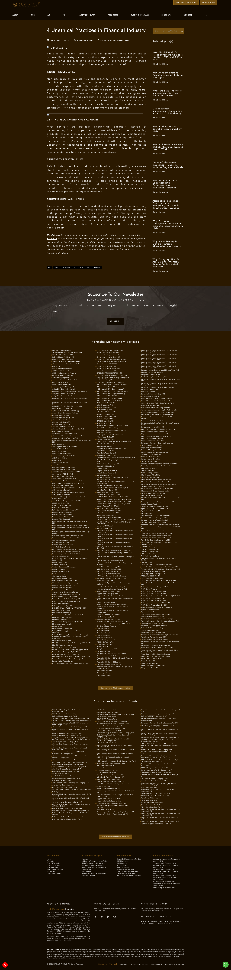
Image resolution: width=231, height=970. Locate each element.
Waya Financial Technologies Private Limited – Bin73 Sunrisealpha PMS (159, 651)
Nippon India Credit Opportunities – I (110, 801)
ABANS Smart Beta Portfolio (62, 368)
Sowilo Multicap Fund (149, 504)
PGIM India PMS (102, 647)
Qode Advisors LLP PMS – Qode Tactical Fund (157, 403)
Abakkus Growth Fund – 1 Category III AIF (67, 733)
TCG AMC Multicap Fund (150, 556)
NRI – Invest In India (55, 869)
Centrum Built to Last (59, 562)
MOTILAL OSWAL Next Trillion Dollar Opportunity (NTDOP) (114, 563)
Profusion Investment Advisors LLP (153, 372)
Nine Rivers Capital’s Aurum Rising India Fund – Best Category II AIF (115, 795)
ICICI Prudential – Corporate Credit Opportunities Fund (116, 761)
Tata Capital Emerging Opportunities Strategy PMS (159, 542)
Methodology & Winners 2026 (164, 863)
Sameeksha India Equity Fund (151, 454)
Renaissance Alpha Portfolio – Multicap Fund (157, 414)
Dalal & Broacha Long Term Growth (64, 597)
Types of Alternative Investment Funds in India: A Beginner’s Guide (168, 165)
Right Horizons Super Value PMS (152, 441)
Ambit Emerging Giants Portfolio (63, 456)
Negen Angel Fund (103, 786)
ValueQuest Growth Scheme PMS (153, 632)
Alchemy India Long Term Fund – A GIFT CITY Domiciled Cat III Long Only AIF (68, 752)
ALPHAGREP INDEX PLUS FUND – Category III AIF (69, 762)
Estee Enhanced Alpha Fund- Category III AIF (112, 721)
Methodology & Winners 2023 (164, 881)
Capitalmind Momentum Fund (62, 545)
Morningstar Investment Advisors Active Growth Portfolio (113, 543)
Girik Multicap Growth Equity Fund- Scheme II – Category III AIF (113, 736)
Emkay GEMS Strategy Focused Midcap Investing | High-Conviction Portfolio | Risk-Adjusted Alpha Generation (70, 636)
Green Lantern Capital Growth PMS (109, 357)
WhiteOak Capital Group (149, 661)
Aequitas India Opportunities (62, 408)
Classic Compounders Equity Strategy (65, 583)
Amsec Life (56, 465)
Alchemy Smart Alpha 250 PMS (63, 427)
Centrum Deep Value (59, 565)
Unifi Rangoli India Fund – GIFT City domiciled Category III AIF (157, 790)
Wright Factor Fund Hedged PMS (153, 665)
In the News (51, 871)
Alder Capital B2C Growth (61, 431)
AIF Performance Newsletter (93, 865)
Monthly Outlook (88, 875)
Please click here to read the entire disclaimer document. (66, 958)
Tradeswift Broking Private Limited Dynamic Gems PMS (160, 569)
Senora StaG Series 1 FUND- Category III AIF (157, 750)
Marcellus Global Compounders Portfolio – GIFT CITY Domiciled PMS (115, 482)
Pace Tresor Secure (103, 635)
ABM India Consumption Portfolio (64, 373)
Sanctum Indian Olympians (150, 459)
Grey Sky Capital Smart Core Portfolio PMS (112, 375)
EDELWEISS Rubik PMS (60, 619)
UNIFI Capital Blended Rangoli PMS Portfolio (157, 587)
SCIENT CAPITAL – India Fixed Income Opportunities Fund (159, 746)
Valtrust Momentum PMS (150, 630)
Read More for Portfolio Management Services (115, 688)
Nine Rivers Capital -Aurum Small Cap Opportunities (115, 587)
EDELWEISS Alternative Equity (107, 712)
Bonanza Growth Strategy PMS (63, 517)
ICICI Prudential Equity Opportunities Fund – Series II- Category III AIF (116, 750)
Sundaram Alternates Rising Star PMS (154, 518)
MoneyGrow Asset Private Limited (109, 517)
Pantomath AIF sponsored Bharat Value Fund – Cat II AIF (113, 806)
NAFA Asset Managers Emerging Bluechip (111, 576)
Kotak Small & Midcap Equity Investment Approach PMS (114, 460)
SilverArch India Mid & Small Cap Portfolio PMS (157, 489)
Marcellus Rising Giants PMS (107, 490)
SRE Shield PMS (147, 513)
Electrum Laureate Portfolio (62, 624)
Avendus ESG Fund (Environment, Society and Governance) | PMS (68, 497)
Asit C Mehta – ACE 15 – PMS (62, 474)
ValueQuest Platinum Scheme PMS (153, 637)
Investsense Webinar (125, 869)
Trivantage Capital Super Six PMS (153, 571)
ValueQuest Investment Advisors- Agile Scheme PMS (159, 635)
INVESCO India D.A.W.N (105, 421)
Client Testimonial (54, 873)
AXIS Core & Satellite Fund (61, 505)
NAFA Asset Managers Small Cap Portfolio (111, 578)
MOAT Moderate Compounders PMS (109, 508)
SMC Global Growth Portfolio (151, 495)
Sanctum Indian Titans (149, 461)
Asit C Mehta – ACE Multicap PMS (64, 478)
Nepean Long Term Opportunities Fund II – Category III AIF (116, 791)
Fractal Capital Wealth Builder (62, 661)
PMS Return (122, 863)
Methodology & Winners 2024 (164, 875)
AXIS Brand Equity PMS (60, 503)
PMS (33, 15)
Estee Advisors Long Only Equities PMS (66, 654)
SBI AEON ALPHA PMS (149, 468)
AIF (49, 15)
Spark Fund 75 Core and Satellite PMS (154, 509)
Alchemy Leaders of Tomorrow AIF (64, 760)
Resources (113, 15)
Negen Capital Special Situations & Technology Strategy (113, 583)
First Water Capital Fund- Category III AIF (111, 728)
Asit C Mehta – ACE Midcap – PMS (64, 476)
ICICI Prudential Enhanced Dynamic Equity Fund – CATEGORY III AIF (114, 746)
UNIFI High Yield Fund (149, 787)
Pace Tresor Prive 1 (103, 633)
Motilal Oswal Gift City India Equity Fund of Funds (114, 784)
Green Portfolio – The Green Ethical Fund (111, 359)
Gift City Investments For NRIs (129, 875)
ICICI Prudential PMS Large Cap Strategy (111, 393)
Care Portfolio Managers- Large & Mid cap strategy (70, 549)
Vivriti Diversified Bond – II (150, 805)
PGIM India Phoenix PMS (105, 642)
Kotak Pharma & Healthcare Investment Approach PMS (116, 457)
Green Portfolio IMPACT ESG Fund (109, 364)
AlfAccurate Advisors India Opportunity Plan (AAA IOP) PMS (71, 441)
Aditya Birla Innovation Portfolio (63, 393)
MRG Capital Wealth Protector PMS (109, 574)
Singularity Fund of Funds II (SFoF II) (154, 493)
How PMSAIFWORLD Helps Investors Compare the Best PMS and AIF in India (168, 56)
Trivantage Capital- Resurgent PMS (153, 574)
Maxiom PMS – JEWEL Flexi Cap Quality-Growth (114, 504)
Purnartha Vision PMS (148, 392)
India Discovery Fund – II (105, 766)
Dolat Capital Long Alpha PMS (62, 606)
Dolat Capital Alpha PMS (61, 603)
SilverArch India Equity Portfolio (152, 486)
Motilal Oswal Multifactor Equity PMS (110, 560)
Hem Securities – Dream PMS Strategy (110, 382)
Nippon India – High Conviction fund (110, 596)
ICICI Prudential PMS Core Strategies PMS (111, 389)
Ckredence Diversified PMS (62, 578)
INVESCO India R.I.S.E (104, 423)
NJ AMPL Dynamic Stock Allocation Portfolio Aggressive (112, 607)
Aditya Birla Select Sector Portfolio (64, 396)
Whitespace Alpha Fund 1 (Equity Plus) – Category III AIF (159, 818)
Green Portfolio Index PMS (106, 366)
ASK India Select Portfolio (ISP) (63, 485)
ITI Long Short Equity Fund (106, 772)
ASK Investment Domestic (61, 490)
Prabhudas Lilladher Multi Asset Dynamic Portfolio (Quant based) (114, 659)
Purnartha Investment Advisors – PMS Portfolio (157, 387)
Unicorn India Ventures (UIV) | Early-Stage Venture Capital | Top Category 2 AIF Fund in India (158, 784)
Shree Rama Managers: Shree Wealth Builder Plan (158, 484)
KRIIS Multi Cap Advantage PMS (108, 464)
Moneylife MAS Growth (105, 526)
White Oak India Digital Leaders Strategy (155, 654)
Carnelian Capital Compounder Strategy (66, 551)
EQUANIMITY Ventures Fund (107, 719)
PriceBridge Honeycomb (105, 673)
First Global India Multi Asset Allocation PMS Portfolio (71, 656)
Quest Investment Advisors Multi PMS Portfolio (157, 412)
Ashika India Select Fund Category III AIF (66, 778)
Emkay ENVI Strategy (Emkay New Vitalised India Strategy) (69, 631)
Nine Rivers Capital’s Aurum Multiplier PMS (112, 589)
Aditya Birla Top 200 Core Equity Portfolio (67, 406)
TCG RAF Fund (146, 562)
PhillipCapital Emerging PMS (107, 649)
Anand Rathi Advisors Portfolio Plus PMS (66, 472)
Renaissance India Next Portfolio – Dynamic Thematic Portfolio (160, 424)
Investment (79, 267)
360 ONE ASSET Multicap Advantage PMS (67, 352)
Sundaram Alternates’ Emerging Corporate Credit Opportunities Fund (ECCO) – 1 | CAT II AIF (158, 756)
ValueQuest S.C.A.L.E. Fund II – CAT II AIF (155, 796)
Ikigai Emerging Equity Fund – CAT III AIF (111, 763)
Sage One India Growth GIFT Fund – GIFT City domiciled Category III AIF (157, 726)
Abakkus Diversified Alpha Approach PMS (66, 362)
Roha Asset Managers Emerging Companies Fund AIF (160, 723)
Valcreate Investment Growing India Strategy (157, 619)
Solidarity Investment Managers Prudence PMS (157, 502)
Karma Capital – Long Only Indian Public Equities (114, 441)
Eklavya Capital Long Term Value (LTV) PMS (67, 622)
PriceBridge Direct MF (105, 670)
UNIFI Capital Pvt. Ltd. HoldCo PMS (153, 600)
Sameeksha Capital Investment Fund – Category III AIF (160, 737)
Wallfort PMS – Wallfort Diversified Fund (155, 645)
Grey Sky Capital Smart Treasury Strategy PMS (113, 378)
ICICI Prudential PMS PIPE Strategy (109, 396)
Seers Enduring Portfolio (150, 473)
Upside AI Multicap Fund (150, 609)
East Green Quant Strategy (61, 612)
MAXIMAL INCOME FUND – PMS (108, 494)
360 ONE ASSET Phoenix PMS (63, 355)
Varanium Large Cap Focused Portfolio (154, 639)
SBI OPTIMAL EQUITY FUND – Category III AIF (157, 743)
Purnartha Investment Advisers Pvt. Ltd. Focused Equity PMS (160, 380)
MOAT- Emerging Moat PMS (106, 515)
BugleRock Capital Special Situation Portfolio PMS (70, 525)
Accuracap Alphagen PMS (61, 378)
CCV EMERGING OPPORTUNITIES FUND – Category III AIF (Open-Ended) (71, 805)
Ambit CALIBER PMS (59, 451)
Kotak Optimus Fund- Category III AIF (110, 775)
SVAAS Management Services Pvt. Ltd (154, 768)
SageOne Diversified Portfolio (152, 447)
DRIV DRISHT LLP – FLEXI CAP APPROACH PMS (69, 608)
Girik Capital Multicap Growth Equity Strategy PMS (70, 663)
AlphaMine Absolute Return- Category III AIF (68, 764)
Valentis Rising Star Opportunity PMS (154, 625)
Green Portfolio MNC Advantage (108, 368)
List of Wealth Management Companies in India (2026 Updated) (167, 111)
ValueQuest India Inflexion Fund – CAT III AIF (157, 793)
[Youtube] (114, 917)
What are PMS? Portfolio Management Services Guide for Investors (167, 93)
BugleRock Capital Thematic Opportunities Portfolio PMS (70, 528)
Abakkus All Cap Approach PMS (63, 359)
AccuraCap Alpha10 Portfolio (62, 375)
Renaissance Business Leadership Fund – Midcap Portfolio (158, 417)
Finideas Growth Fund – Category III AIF (111, 726)
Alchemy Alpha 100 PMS (61, 415)
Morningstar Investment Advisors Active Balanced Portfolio (114, 539)
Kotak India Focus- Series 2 (106, 455)
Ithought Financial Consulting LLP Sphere (111, 430)
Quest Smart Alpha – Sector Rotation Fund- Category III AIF (160, 710)
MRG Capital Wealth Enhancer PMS (109, 569)
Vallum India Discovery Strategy (152, 628)
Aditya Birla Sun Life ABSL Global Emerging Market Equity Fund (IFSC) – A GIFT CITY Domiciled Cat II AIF (71, 738)
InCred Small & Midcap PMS (106, 412)
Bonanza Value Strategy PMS (62, 519)
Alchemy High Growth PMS (61, 422)
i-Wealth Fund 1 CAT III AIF (106, 743)
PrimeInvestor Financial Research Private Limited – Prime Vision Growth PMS (159, 363)
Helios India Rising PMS (105, 380)
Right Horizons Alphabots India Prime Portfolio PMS (159, 429)
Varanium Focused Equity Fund (152, 802)
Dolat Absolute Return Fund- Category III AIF (68, 817)
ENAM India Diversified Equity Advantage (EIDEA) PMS (71, 643)
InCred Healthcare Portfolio (106, 407)
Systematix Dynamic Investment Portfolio (155, 531)
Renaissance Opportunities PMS (152, 427)
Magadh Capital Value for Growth (108, 473)
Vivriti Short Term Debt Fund (151, 807)
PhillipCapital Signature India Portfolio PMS (112, 653)
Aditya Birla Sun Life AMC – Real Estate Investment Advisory (70, 399)
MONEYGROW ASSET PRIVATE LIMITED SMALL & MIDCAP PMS (114, 523)
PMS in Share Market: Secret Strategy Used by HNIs (167, 129)
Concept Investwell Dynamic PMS (64, 585)
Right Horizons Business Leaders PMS (154, 431)
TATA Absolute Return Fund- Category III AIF (157, 772)
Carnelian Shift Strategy (60, 556)
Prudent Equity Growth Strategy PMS (154, 377)
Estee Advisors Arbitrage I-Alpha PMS (65, 652)
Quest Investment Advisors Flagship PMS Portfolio (159, 410)
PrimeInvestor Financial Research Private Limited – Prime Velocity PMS (159, 355)
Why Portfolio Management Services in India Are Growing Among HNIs (168, 224)
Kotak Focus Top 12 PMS (105, 451)
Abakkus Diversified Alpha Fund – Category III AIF (69, 727)
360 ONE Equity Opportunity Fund (64, 716)
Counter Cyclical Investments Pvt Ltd (65, 592)
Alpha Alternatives (58, 444)
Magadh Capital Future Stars (107, 471)
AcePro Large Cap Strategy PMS (63, 387)
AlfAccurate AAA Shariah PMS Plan (64, 433)
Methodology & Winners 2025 (164, 869)
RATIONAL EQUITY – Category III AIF (154, 716)
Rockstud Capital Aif (148, 721)
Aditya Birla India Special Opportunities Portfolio (69, 391)
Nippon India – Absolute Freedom (109, 591)
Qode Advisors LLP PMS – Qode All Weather (156, 398)
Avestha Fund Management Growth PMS (66, 501)
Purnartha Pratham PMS (149, 389)
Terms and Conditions (139, 964)
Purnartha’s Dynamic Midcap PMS (153, 394)
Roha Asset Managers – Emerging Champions (157, 443)
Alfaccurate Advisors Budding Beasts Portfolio (68, 436)
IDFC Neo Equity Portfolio (106, 403)
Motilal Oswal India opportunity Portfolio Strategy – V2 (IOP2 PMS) (116, 557)
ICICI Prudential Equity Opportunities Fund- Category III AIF (115, 754)
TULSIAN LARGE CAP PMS (150, 576)
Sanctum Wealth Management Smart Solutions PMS (159, 463)
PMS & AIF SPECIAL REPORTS (94, 873)
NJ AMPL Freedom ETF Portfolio (108, 615)
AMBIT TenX (56, 460)
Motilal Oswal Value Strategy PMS (109, 567)
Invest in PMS (52, 867)
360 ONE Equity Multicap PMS (63, 357)
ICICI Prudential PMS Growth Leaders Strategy (113, 391)
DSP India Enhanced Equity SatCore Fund (66, 819)
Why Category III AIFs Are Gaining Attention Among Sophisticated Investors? (166, 263)
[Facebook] (96, 917)
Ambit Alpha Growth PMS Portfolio (64, 446)
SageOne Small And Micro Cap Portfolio (155, 452)
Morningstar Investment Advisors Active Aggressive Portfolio (115, 535)
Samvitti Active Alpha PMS (150, 457)
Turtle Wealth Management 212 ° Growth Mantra (158, 580)
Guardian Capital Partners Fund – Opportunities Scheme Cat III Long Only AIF (113, 740)
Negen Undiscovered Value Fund (108, 788)
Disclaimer (53, 235)
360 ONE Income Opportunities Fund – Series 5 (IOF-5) (71, 721)
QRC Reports (87, 871)
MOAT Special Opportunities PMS (109, 510)
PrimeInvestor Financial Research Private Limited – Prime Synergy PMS (159, 351)
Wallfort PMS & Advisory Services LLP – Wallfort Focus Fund (160, 642)
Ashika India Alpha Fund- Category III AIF (66, 776)
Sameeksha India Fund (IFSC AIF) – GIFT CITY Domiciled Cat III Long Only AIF (157, 740)
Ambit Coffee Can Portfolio (61, 453)
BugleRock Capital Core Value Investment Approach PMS (70, 522)
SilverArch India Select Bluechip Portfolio (155, 491)
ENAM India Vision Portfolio (62, 645)
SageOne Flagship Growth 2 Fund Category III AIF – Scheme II (159, 730)
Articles (85, 859)
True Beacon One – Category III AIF (153, 781)
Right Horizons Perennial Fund (152, 438)
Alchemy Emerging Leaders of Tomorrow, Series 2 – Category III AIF (70, 749)
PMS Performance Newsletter (93, 863)
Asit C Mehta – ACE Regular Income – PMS (67, 481)
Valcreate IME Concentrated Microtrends (155, 614)
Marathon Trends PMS (104, 475)
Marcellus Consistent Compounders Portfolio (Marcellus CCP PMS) (112, 478)
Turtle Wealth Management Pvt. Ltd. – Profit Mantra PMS (159, 583)
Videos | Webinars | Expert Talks (94, 861)
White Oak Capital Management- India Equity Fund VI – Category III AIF (160, 814)
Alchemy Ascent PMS (59, 420)
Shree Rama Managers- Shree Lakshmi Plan (156, 479)
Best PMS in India (53, 865)
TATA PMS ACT (146, 544)
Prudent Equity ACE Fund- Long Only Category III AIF (115, 812)
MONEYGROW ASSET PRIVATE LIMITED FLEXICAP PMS (116, 520)
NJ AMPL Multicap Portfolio (106, 617)
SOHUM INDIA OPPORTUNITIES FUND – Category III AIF (159, 752)
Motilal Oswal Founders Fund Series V (110, 781)
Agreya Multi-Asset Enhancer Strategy (65, 411)
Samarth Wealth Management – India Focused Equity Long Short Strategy (159, 734)
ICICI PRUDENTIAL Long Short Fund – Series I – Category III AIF (113, 758)
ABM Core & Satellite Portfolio (63, 371)
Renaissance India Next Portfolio (152, 421)
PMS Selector (122, 861)
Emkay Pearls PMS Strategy (61, 640)
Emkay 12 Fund (57, 626)
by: (85, 40)
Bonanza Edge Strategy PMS (62, 514)
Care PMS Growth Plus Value (62, 547)
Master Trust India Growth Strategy (109, 492)
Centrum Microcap (58, 574)
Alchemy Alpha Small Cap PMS (63, 417)
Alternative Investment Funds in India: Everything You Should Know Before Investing (166, 204)
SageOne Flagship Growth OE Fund (154, 450)
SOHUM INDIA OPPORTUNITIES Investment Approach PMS (160, 498)
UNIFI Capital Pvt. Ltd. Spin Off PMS (154, 605)
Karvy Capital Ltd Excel (105, 446)
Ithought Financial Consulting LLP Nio (110, 428)
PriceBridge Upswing (104, 675)
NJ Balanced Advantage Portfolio (108, 619)
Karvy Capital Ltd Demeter (106, 444)
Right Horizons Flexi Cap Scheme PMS (154, 434)
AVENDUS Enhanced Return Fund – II (65, 787)
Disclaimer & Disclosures (174, 964)
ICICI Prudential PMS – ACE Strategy (109, 400)
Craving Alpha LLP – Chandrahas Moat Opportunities (70, 810)
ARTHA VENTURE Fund (60, 773)
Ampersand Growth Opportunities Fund (66, 771)
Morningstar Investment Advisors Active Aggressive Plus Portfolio (115, 531)
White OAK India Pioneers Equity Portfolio (156, 656)
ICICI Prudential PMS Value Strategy (109, 398)
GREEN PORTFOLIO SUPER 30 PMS (109, 373)
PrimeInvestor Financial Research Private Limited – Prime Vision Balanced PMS (159, 359)
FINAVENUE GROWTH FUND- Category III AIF (113, 723)
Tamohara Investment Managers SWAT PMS (156, 533)
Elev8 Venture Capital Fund (106, 717)
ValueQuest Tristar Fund (149, 798)
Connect (187, 15)
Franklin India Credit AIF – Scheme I (109, 730)
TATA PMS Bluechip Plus (149, 549)
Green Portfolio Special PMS (107, 371)
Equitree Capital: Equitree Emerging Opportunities (70, 650)
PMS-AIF (52, 239)
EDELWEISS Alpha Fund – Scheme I (109, 710)
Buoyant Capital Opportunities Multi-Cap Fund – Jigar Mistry (71, 532)
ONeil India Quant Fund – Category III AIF (111, 803)
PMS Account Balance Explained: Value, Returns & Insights (168, 75)
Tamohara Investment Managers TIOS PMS (156, 535)
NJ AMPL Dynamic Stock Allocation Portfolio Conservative (112, 611)
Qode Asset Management (150, 405)
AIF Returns (122, 865)
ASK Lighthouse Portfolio (61, 494)
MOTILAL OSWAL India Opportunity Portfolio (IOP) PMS (114, 553)
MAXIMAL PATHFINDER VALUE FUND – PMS (112, 497)
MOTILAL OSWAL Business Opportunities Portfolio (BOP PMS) (114, 547)
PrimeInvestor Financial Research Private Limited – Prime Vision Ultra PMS (159, 367)
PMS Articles (123, 40)
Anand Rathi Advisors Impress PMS (64, 467)
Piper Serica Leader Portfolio (107, 656)
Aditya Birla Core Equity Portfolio (64, 389)
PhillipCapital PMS (103, 651)
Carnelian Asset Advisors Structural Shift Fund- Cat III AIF (71, 799)
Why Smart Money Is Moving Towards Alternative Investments (167, 244)
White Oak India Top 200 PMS (151, 659)
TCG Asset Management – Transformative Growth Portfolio (158, 559)
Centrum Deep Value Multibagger (64, 567)
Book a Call (208, 2)
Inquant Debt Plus (103, 768)
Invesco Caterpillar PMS (105, 419)
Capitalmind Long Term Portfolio (63, 540)
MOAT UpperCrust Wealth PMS (108, 513)
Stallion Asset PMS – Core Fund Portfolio (155, 515)
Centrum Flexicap (58, 569)
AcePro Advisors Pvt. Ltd (60, 382)
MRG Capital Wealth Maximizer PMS (109, 571)
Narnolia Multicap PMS (105, 580)
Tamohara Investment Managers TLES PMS (156, 538)
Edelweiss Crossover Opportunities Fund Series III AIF (116, 714)
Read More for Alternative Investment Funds (115, 836)
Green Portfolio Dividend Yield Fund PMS (111, 362)
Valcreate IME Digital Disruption (152, 616)
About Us (50, 861)
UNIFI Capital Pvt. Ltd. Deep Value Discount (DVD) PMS (160, 596)
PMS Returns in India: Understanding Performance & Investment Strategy (165, 184)
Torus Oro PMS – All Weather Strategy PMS (156, 564)
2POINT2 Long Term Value (61, 350)
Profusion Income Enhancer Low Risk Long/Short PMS (160, 370)
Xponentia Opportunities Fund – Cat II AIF (156, 823)
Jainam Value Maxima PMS (106, 437)
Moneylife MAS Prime (104, 528)
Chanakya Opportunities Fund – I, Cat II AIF (67, 808)
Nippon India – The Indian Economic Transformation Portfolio (115, 599)
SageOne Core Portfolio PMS (151, 445)
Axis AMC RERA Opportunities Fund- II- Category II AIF (71, 789)
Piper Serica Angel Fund (105, 809)
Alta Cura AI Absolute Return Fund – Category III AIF (70, 767)
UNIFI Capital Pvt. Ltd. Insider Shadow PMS (156, 603)
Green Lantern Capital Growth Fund (109, 355)
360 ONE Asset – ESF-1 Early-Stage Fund (66, 714)
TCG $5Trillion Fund (148, 554)
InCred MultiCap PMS (104, 409)
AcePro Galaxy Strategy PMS (62, 384)
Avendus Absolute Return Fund (63, 785)
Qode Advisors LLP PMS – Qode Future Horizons (158, 401)
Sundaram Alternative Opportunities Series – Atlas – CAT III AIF (159, 764)
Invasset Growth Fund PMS (106, 416)
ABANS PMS (56, 366)
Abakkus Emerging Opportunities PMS (65, 364)
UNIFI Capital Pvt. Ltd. (149, 589)
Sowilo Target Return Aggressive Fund (154, 506)
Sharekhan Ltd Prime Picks (150, 475)
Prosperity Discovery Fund (150, 374)
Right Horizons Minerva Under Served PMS (156, 436)
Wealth (97, 267)
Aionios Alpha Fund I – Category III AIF (65, 742)
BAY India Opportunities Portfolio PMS (65, 510)
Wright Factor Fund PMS (150, 668)
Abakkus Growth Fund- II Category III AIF (66, 735)
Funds (57, 267)
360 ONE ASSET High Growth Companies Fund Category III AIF (68, 710)
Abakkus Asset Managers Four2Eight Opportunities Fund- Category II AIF (70, 724)
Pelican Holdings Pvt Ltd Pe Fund (108, 640)
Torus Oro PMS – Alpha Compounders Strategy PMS (159, 567)
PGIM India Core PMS (104, 644)
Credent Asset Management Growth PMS (66, 594)
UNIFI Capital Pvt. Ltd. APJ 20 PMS (153, 591)
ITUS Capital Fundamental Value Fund (110, 435)
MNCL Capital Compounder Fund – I (109, 779)
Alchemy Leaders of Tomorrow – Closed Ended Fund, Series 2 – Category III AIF (70, 756)
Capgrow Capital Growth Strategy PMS (65, 538)
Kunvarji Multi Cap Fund (105, 466)
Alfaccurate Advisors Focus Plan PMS (65, 438)
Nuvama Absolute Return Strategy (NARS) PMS (113, 621)
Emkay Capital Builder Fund (62, 628)
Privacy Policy (156, 964)
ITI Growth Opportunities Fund (108, 770)
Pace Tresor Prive (103, 631)
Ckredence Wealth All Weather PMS (65, 581)
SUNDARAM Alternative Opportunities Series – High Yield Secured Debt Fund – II (159, 760)
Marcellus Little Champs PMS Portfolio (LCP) (112, 488)
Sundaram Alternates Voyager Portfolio (155, 520)
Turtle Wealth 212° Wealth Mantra (153, 578)
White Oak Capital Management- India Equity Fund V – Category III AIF (160, 810)
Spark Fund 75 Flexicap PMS (151, 511)
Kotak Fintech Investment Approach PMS (111, 448)
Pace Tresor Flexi (103, 628)
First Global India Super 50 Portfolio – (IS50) (67, 659)
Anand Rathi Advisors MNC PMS (63, 469)
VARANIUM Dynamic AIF (149, 800)
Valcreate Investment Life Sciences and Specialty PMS (160, 621)
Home (49, 859)
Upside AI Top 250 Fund (149, 612)
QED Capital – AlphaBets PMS (151, 396)
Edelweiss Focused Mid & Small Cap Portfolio (68, 615)
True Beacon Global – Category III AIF (154, 778)
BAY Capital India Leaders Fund (63, 792)
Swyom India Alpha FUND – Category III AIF (156, 770)
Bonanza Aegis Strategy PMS (62, 512)
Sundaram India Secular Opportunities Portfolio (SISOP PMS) (160, 527)
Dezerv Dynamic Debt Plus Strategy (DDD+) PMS (69, 599)
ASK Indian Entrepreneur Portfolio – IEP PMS (68, 488)
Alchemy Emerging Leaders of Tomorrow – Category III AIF (71, 745)
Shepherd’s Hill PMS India (150, 477)
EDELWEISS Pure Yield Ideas (62, 617)
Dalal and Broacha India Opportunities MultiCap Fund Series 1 (71, 813)
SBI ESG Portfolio (147, 470)
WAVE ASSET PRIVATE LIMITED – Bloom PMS (157, 648)
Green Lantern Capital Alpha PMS (108, 352)
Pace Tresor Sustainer (104, 637)
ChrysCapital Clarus (59, 576)
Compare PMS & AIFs (186, 2)
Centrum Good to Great (60, 571)
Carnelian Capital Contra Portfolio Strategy (67, 554)
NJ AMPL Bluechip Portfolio (106, 602)
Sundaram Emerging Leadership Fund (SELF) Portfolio (160, 525)
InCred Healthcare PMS (105, 405)
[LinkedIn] (108, 917)
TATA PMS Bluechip (148, 547)
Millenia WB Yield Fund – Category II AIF (111, 777)
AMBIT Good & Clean (59, 458)
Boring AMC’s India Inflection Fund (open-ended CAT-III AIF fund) (71, 795)
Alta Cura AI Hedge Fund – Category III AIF (67, 769)
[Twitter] (102, 917)
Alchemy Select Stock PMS (61, 424)
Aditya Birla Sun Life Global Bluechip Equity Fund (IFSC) (69, 403)
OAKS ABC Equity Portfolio (106, 626)
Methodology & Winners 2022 (164, 888)
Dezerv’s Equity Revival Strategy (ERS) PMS (67, 601)
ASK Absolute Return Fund (61, 780)
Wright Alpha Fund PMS (149, 663)
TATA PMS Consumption (149, 551)
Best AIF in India (53, 863)
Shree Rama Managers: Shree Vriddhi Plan (156, 482)
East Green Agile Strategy (61, 610)
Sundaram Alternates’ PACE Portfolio (154, 522)
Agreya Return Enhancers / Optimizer (65, 413)
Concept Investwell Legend (62, 587)
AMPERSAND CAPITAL (60, 462)
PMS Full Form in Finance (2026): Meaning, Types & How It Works (168, 147)
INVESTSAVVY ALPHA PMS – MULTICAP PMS (112, 425)
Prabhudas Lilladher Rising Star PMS (109, 664)
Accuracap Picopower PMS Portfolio (65, 380)
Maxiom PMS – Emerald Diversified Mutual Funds (114, 499)
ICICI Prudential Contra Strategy (108, 387)
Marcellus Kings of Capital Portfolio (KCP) (111, 485)
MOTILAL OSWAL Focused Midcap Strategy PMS (114, 550)
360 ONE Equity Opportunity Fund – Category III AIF (70, 718)
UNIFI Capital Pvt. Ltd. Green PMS (153, 598)
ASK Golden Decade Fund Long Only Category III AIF (71, 783)
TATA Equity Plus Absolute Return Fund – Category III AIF (160, 775)
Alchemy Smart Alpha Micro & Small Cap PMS (68, 429)
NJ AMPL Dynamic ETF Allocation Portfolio (112, 604)
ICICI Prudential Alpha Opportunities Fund (112, 384)
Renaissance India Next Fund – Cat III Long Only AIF (159, 718)
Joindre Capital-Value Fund (106, 439)
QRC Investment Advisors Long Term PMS (156, 408)
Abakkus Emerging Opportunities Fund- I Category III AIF (71, 730)
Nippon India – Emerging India (107, 594)
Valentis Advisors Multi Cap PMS (152, 623)
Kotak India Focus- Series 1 (106, 453)
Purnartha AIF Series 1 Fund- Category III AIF (112, 814)
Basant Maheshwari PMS (61, 508)
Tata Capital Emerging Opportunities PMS (156, 540)
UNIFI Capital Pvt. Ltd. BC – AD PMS (154, 594)
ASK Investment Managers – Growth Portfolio (68, 492)
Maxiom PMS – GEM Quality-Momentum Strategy (114, 501)
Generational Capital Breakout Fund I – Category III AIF (116, 733)
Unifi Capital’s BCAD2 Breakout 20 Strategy (156, 607)
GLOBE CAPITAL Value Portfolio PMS (110, 350)
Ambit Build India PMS (60, 449)
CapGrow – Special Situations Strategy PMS (67, 535)
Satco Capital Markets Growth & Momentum (156, 466)
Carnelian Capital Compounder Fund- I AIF (67, 802)
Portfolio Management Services (129, 859)
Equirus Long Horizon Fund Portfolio (65, 647)
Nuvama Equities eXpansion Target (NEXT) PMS (113, 624)
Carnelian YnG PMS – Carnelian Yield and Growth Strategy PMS (69, 559)
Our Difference (123, 867)
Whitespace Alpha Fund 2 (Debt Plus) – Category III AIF (160, 821)
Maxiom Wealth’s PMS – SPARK (108, 506)
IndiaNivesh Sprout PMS (105, 414)
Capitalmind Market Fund (61, 542)
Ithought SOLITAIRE (104, 432)
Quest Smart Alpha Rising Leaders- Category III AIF (159, 714)
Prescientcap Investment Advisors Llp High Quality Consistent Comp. (114, 667)
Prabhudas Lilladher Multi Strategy (109, 662)
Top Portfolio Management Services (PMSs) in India (127, 872)
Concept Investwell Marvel (61, 590)
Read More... (160, 64)
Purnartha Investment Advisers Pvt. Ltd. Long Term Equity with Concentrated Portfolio (159, 384)
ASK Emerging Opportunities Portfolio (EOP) (67, 483)
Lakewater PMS (102, 468)
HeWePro (67, 267)
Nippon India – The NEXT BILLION (109, 799)
